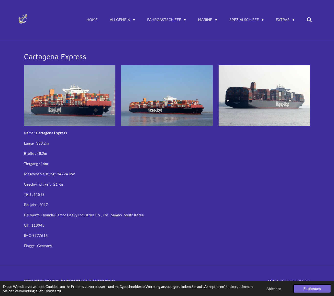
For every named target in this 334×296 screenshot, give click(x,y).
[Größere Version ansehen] (69, 95)
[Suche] (309, 19)
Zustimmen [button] (312, 289)
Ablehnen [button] (274, 289)
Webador (304, 281)
